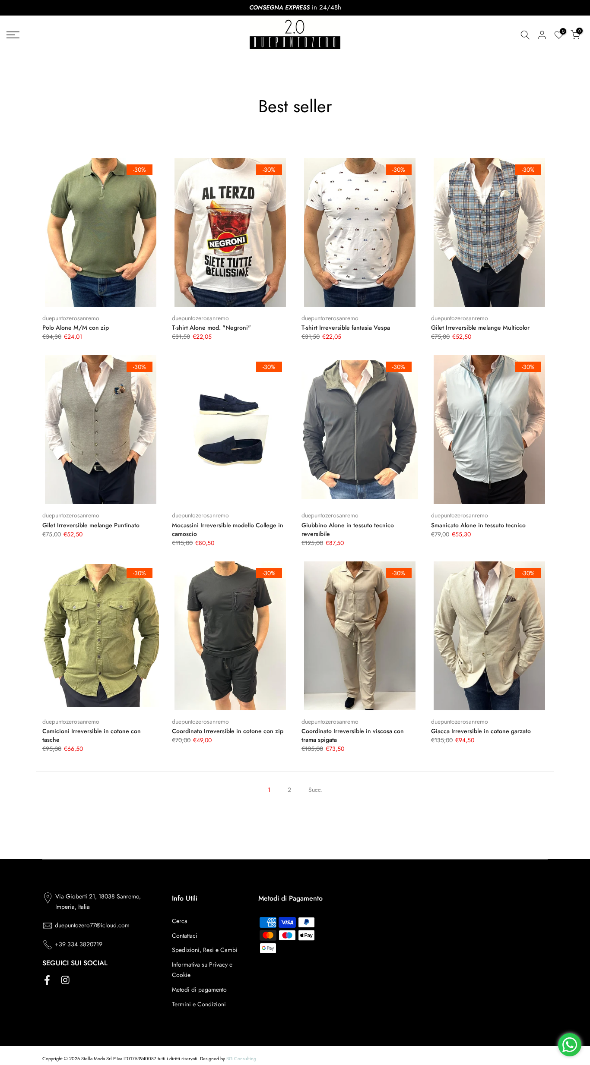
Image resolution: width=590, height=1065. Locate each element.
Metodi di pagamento (199, 989)
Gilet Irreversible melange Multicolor (480, 327)
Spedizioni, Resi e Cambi (205, 949)
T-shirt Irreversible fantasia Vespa (345, 327)
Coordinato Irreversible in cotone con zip (227, 731)
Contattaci (184, 935)
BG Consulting (241, 1058)
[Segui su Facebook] (47, 979)
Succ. (315, 789)
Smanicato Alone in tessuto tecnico (478, 525)
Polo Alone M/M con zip (75, 327)
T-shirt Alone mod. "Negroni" (211, 327)
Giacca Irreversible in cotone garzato (481, 731)
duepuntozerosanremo (70, 318)
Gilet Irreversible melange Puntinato (91, 525)
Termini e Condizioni (199, 1004)
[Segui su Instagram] (65, 979)
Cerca (179, 921)
